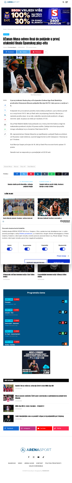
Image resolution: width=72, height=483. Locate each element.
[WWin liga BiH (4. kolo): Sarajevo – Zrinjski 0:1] (8, 408)
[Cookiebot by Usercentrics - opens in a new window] (61, 221)
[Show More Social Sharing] (46, 52)
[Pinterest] (5, 120)
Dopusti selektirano (35, 262)
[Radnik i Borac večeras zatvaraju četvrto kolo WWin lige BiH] (8, 388)
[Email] (5, 124)
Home (4, 29)
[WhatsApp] (5, 129)
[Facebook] (5, 105)
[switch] (27, 249)
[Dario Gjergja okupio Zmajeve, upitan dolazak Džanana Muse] (18, 207)
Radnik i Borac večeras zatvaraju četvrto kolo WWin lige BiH (34, 386)
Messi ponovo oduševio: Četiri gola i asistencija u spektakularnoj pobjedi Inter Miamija (41, 397)
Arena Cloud (29, 463)
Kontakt (39, 463)
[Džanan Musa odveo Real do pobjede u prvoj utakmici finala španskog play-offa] (36, 74)
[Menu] (66, 2)
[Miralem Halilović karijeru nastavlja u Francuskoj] (53, 207)
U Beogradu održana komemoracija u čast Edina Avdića (18, 276)
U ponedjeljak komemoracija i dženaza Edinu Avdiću (52, 276)
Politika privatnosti (53, 463)
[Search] (63, 2)
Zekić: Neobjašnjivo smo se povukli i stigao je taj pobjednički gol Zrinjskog (39, 416)
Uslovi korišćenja (36, 466)
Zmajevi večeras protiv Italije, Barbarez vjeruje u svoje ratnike (51, 185)
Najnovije (12, 463)
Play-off (23, 166)
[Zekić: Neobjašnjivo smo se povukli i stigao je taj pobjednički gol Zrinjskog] (8, 418)
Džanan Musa (8, 166)
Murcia (16, 166)
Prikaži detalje (61, 256)
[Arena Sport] (12, 2)
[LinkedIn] (5, 115)
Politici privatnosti (26, 233)
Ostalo (6, 34)
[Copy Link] (5, 134)
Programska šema (36, 292)
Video (20, 463)
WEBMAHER (45, 471)
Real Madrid (31, 166)
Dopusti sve (59, 262)
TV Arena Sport (12, 47)
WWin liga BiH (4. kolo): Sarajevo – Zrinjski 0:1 (29, 406)
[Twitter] (5, 110)
